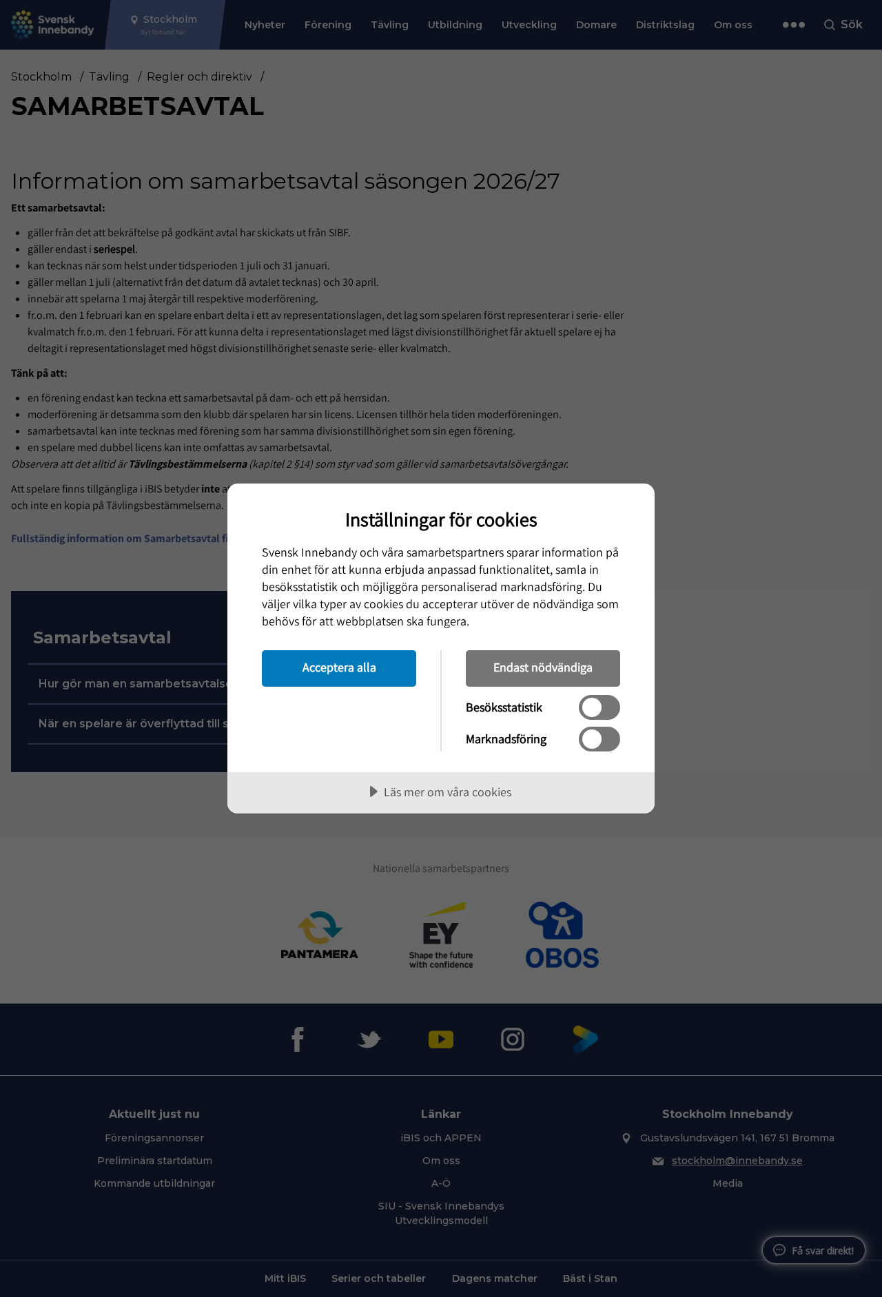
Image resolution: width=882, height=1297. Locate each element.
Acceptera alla (339, 667)
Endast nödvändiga (543, 667)
